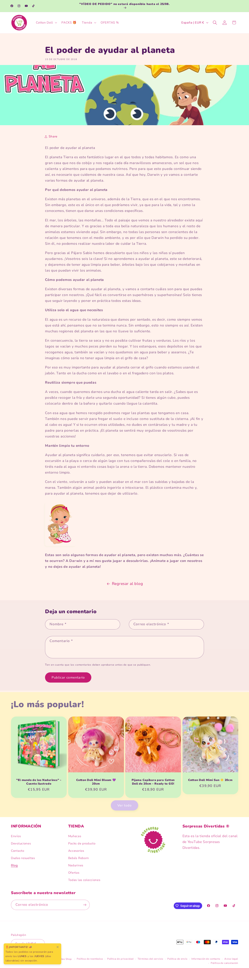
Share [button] (53, 136)
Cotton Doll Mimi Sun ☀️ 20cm (210, 780)
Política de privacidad (120, 958)
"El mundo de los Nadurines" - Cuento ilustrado (38, 782)
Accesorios (76, 851)
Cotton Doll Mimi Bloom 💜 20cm (96, 782)
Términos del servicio (150, 958)
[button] (46, 22)
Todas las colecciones (84, 880)
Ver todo (124, 805)
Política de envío (177, 958)
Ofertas (73, 873)
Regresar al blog (127, 583)
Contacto (17, 851)
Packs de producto (82, 843)
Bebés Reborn (78, 858)
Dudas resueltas (23, 858)
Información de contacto (205, 958)
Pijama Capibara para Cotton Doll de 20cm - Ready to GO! (153, 782)
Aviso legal (231, 958)
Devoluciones (21, 843)
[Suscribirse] (85, 905)
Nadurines (75, 865)
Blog (14, 865)
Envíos (16, 836)
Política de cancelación (224, 963)
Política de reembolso (90, 958)
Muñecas (74, 836)
